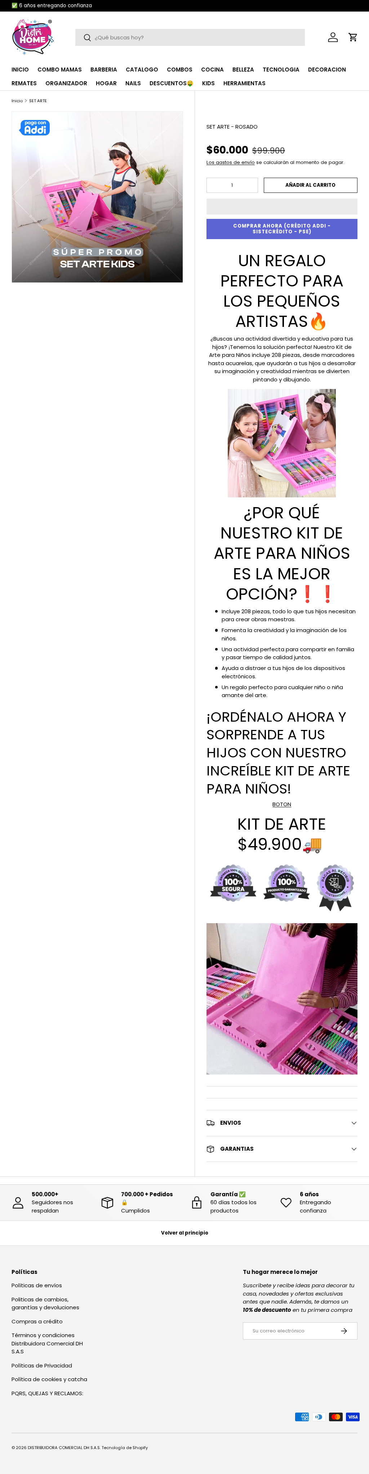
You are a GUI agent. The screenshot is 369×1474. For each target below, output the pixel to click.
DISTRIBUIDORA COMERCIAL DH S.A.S (64, 1448)
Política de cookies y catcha (49, 1379)
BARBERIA (103, 69)
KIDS (208, 83)
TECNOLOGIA (281, 69)
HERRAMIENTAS (244, 83)
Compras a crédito (37, 1321)
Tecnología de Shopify (125, 1448)
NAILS (133, 83)
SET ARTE (38, 101)
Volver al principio (184, 1232)
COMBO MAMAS (59, 69)
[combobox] (190, 37)
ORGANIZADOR (66, 83)
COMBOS (179, 69)
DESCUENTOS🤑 (172, 83)
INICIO (20, 69)
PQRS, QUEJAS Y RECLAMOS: (47, 1393)
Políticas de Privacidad (42, 1365)
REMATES (24, 83)
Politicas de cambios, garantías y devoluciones (45, 1303)
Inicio (17, 101)
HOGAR (106, 83)
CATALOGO (142, 69)
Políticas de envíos (37, 1285)
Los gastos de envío (230, 162)
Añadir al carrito (310, 185)
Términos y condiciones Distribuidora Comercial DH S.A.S (47, 1343)
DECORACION (327, 69)
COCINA (212, 69)
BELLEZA (243, 69)
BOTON (281, 804)
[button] (281, 207)
